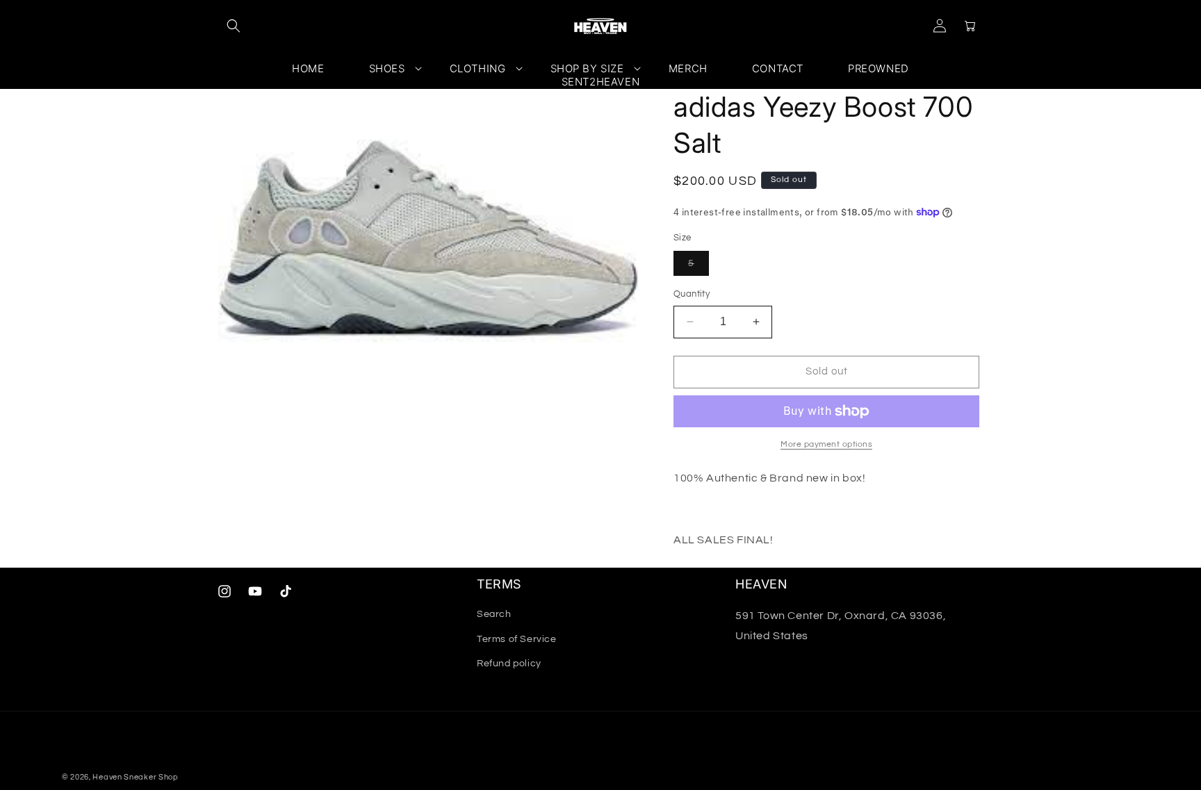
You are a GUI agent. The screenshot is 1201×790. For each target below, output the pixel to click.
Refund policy (509, 663)
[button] (233, 25)
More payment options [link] (826, 444)
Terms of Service (517, 639)
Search (494, 614)
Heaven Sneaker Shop (135, 777)
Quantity (691, 294)
